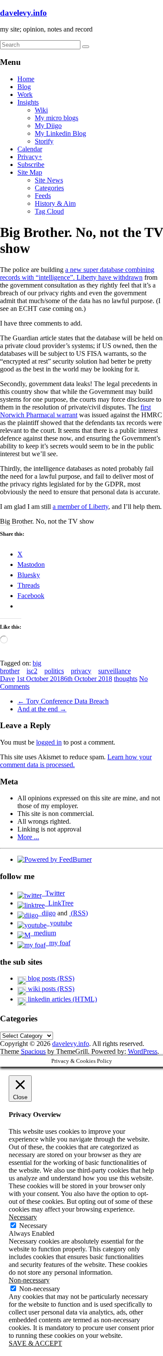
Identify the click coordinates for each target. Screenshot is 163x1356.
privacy (81, 671)
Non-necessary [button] (29, 1280)
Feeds (43, 195)
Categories (49, 188)
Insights (28, 102)
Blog (24, 86)
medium (43, 933)
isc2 (32, 671)
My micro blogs (56, 118)
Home (25, 79)
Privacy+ (29, 156)
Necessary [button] (23, 1217)
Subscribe (30, 164)
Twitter (53, 893)
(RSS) (78, 913)
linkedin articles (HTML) (61, 999)
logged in (49, 742)
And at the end (42, 709)
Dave (7, 678)
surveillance (114, 671)
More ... (28, 837)
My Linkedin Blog (60, 133)
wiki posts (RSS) (50, 988)
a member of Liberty (80, 506)
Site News (49, 180)
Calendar (29, 149)
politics (54, 671)
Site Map (29, 172)
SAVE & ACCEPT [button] (35, 1343)
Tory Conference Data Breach (63, 701)
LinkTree (59, 903)
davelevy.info (23, 12)
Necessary (33, 1225)
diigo (47, 913)
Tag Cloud (49, 211)
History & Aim (55, 203)
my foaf (58, 943)
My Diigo (48, 125)
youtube (59, 923)
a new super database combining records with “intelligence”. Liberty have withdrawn (77, 273)
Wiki (41, 110)
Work (25, 94)
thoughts (125, 678)
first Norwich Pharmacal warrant (75, 411)
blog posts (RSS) (50, 978)
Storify (44, 141)
